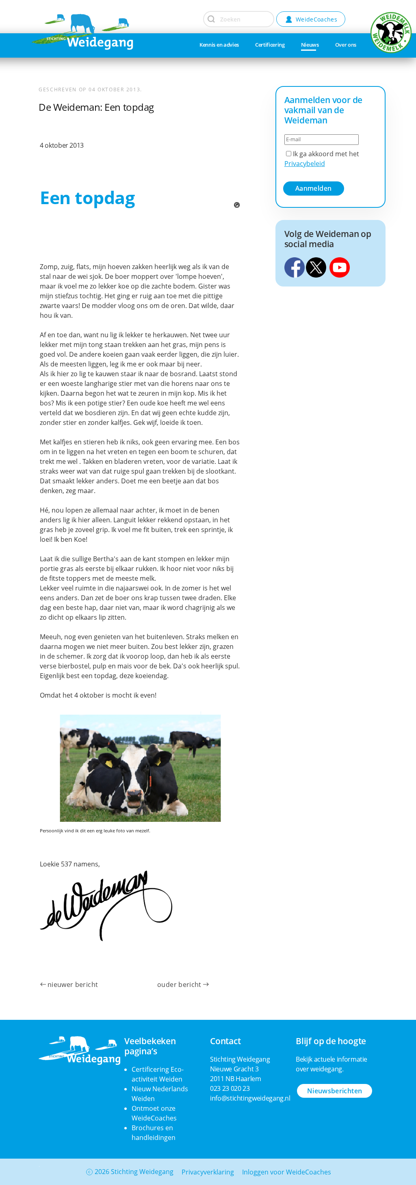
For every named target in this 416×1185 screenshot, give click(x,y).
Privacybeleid (304, 163)
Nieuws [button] (310, 44)
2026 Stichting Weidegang (134, 1171)
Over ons (345, 44)
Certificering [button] (270, 44)
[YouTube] (339, 266)
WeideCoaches (316, 19)
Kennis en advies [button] (219, 44)
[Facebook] (294, 266)
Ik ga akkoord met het (321, 158)
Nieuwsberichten (334, 1090)
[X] (316, 266)
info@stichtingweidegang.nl (250, 1098)
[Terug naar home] (62, 18)
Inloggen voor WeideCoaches (286, 1172)
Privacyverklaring (208, 1172)
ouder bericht (179, 984)
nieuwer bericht (73, 984)
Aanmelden (313, 188)
